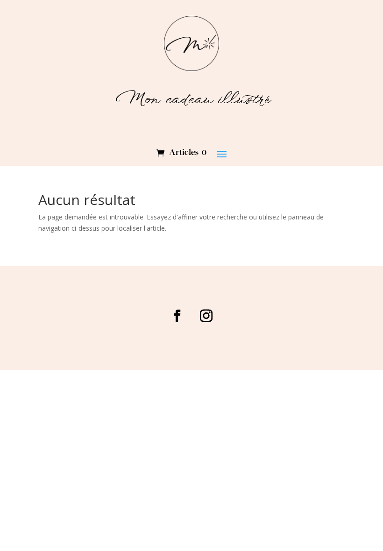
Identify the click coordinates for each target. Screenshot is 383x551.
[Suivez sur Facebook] (177, 316)
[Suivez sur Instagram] (206, 316)
